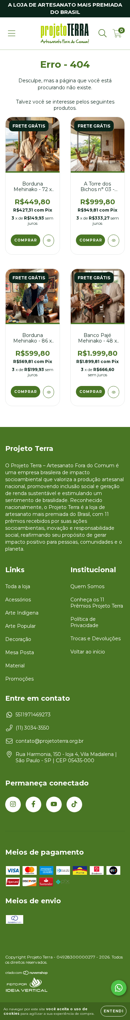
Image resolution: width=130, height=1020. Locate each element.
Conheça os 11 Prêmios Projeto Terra (96, 603)
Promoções (19, 679)
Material (15, 666)
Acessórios (18, 600)
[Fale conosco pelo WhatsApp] (119, 988)
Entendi (113, 1011)
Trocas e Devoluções (95, 638)
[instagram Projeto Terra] (13, 804)
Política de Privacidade (84, 622)
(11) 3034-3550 (32, 728)
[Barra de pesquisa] (103, 33)
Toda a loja (17, 586)
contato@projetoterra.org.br (50, 741)
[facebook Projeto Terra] (33, 804)
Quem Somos (87, 586)
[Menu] (11, 33)
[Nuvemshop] (27, 973)
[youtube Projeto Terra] (54, 804)
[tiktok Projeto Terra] (74, 804)
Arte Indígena (21, 613)
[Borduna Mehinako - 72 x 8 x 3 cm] (48, 241)
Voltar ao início (87, 652)
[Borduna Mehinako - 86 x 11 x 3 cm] (48, 392)
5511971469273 (33, 714)
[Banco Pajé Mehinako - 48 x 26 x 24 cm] (113, 392)
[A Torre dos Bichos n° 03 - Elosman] (113, 241)
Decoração (18, 639)
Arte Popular (20, 626)
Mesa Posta (19, 652)
